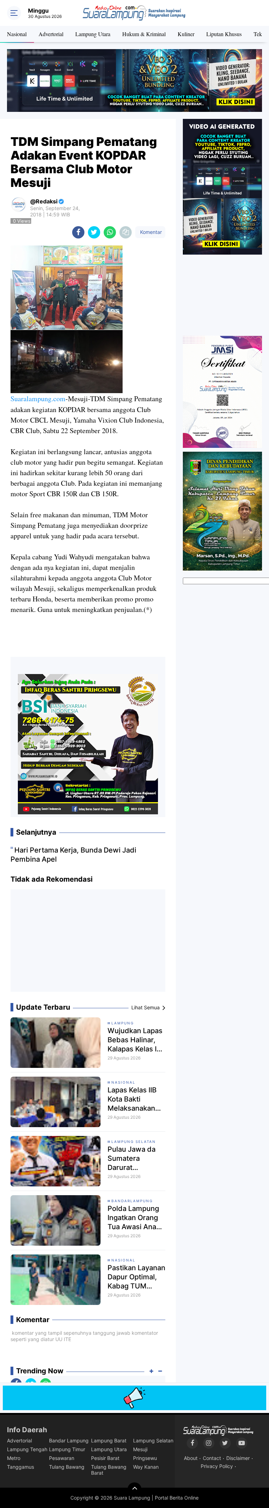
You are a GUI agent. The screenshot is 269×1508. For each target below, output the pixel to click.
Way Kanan (146, 1467)
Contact (212, 1458)
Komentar (150, 232)
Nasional (17, 34)
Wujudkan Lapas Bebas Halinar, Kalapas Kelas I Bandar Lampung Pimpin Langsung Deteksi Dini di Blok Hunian (136, 1039)
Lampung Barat (108, 1440)
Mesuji (140, 1449)
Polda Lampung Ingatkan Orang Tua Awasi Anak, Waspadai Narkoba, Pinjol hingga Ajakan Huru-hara (135, 1217)
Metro (13, 1458)
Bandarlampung (132, 1201)
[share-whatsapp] (110, 232)
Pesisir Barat (105, 1458)
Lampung (122, 1023)
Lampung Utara (92, 34)
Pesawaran (61, 1458)
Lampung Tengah (27, 1449)
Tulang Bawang (66, 1467)
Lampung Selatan (133, 1141)
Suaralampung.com (38, 398)
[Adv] (222, 185)
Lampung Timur (67, 1449)
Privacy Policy (217, 1466)
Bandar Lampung (69, 1440)
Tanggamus (20, 1467)
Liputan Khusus (224, 34)
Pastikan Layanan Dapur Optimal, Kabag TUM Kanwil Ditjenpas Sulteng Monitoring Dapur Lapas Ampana (136, 1277)
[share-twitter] (94, 232)
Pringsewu (145, 1458)
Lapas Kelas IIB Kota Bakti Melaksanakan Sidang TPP (132, 1099)
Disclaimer (238, 1458)
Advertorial (51, 34)
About (191, 1458)
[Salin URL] (125, 232)
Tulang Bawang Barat (108, 1470)
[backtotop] (134, 1489)
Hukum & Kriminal (144, 34)
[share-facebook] (78, 232)
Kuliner (186, 34)
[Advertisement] (87, 943)
